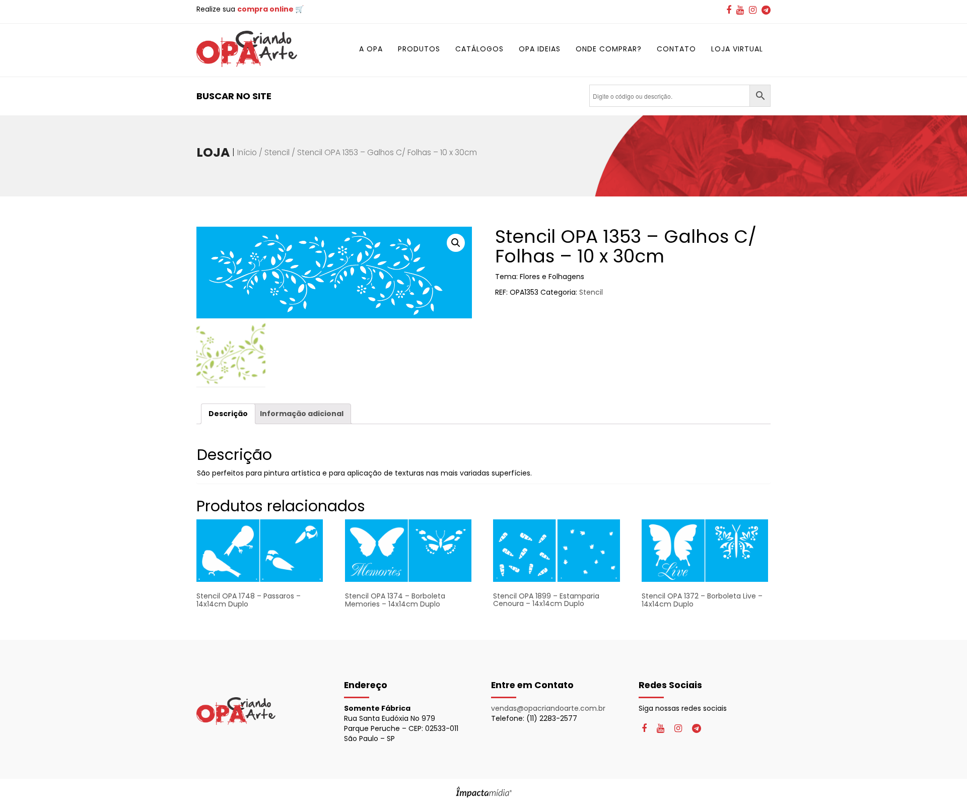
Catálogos (479, 49)
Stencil (277, 152)
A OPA (371, 49)
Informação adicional (301, 414)
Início (247, 152)
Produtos (419, 49)
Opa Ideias (540, 49)
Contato (676, 49)
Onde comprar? (609, 49)
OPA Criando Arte (246, 49)
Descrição (228, 414)
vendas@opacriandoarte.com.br (548, 708)
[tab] (228, 414)
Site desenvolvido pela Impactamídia (484, 791)
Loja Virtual (737, 49)
